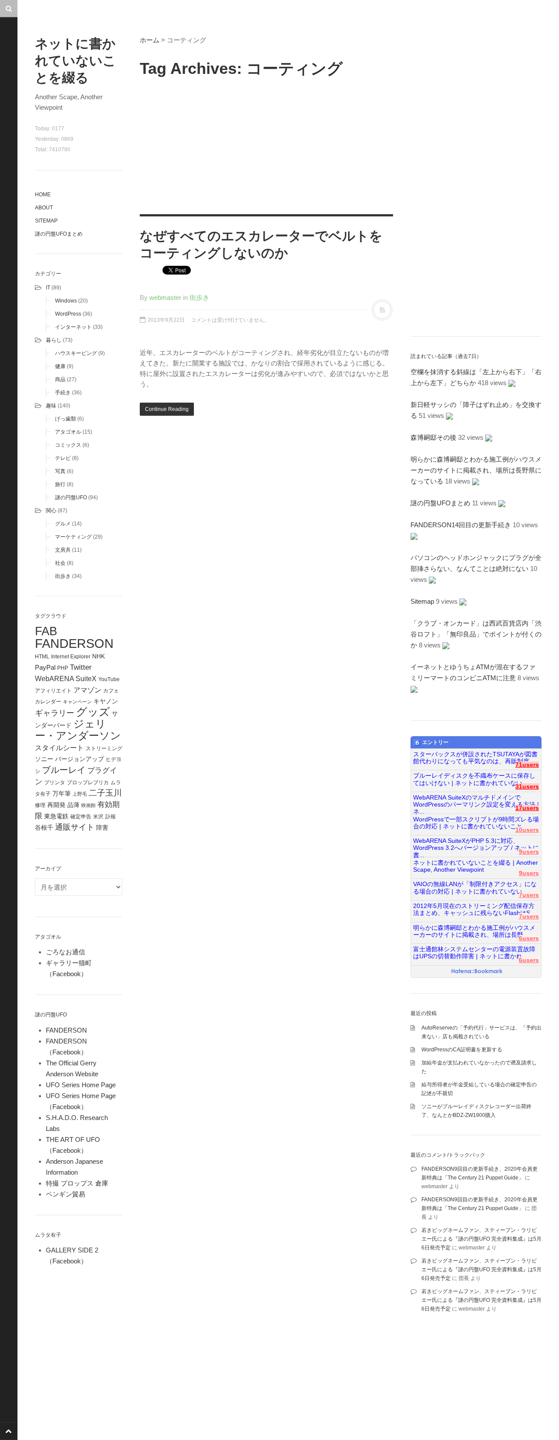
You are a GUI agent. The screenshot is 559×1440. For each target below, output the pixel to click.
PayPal (45, 667)
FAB (46, 631)
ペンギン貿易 (65, 1194)
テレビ (63, 458)
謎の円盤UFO (71, 497)
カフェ (111, 691)
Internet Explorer (70, 657)
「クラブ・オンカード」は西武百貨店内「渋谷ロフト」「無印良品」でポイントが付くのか (476, 634)
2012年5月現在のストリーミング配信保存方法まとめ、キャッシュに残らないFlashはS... (474, 909)
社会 (60, 563)
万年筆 (61, 793)
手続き (63, 393)
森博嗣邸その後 (433, 437)
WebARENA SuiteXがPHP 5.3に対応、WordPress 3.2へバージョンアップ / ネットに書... (476, 845)
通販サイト (74, 827)
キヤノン (105, 701)
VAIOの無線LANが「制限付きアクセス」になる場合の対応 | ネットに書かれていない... (475, 887)
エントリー (435, 742)
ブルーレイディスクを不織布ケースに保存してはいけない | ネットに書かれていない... (474, 779)
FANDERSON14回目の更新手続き (461, 525)
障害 (102, 827)
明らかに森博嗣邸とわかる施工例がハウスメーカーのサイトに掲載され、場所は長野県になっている (476, 470)
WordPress (68, 314)
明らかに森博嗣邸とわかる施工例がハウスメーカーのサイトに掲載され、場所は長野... (474, 931)
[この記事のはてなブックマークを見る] (511, 382)
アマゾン (87, 690)
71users (527, 765)
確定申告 (80, 817)
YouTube (109, 679)
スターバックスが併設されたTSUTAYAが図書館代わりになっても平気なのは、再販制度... (475, 758)
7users (529, 895)
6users (529, 938)
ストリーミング (104, 748)
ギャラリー (54, 713)
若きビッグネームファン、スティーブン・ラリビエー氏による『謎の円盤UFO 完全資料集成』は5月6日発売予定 (481, 1239)
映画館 (88, 805)
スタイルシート (59, 747)
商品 (60, 379)
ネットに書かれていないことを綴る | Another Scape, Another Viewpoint (475, 866)
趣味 (51, 406)
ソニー (44, 758)
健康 (60, 366)
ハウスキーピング (76, 353)
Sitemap (46, 221)
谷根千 (44, 827)
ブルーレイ (64, 770)
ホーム (149, 40)
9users (529, 852)
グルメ (63, 524)
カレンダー (48, 702)
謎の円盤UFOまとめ (59, 234)
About (44, 208)
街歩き (63, 576)
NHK (98, 656)
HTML (42, 657)
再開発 (56, 804)
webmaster (165, 297)
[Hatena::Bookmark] (477, 972)
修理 (40, 805)
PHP (62, 668)
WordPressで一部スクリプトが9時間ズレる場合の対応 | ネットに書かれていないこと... (476, 823)
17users (527, 808)
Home (43, 194)
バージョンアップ (79, 758)
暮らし (54, 340)
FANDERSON (74, 643)
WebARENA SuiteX (66, 678)
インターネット (73, 327)
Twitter (81, 667)
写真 (60, 471)
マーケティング (73, 537)
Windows (66, 301)
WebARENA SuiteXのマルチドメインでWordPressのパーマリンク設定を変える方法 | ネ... (476, 801)
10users (527, 830)
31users (527, 786)
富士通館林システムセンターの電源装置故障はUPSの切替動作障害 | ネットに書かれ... (474, 953)
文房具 (63, 550)
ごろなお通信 (65, 952)
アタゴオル (68, 432)
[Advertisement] (266, 144)
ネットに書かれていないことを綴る (75, 60)
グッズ (93, 712)
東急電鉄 (56, 816)
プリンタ (54, 782)
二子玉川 (105, 792)
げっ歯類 (65, 419)
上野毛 (79, 794)
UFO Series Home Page (81, 1085)
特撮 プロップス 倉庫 (77, 1183)
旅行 (60, 484)
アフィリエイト (53, 691)
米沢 (98, 817)
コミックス (68, 445)
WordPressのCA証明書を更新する (461, 1050)
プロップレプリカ (88, 782)
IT (48, 288)
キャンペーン (77, 701)
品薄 (73, 804)
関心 (51, 511)
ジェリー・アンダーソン (78, 729)
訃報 (110, 817)
